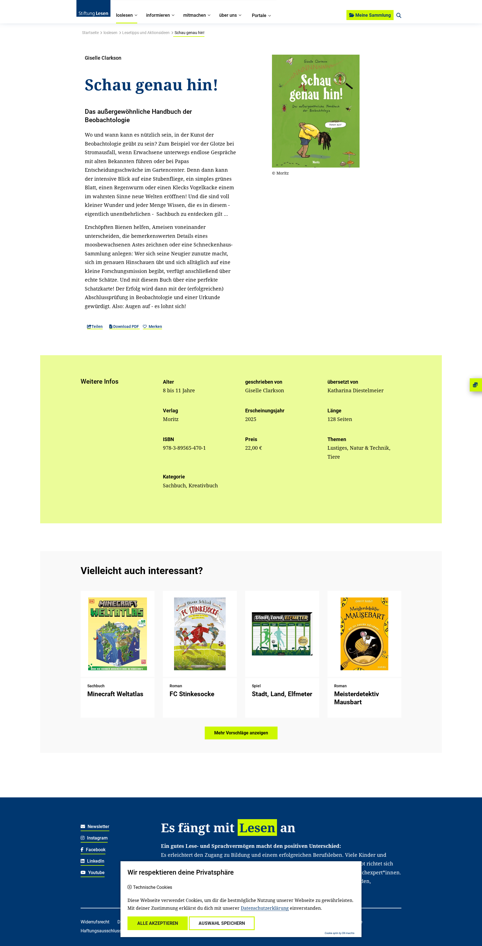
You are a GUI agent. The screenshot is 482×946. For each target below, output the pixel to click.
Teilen (97, 326)
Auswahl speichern (222, 923)
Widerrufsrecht (95, 922)
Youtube (96, 872)
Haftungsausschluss (101, 930)
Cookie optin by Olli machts (340, 933)
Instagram (97, 838)
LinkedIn (95, 861)
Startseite (90, 32)
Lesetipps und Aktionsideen (146, 32)
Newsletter (97, 826)
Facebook (95, 849)
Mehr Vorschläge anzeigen (241, 732)
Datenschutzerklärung (265, 908)
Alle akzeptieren (157, 923)
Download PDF (126, 326)
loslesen (110, 32)
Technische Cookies (152, 887)
